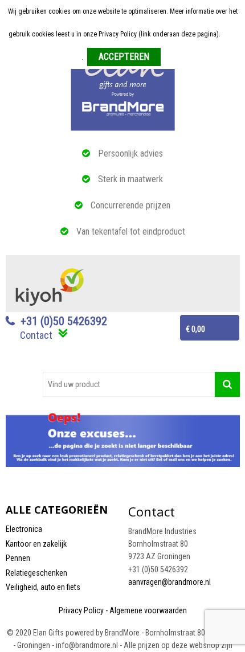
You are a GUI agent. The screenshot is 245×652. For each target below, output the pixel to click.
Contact (36, 335)
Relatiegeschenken (36, 572)
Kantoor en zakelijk (36, 543)
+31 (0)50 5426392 (64, 321)
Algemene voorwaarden (148, 610)
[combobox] (129, 384)
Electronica (24, 529)
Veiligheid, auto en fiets (43, 587)
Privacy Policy (81, 610)
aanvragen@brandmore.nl (169, 582)
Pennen (18, 558)
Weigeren (178, 57)
